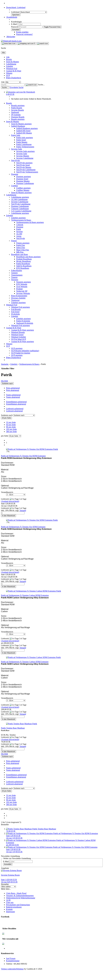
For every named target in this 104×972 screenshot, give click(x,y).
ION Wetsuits (21, 284)
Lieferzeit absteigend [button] (14, 411)
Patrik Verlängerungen (25, 147)
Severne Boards (17, 110)
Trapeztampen (16, 275)
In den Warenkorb (8, 516)
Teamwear (15, 300)
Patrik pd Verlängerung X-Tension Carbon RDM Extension (25, 595)
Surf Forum (10, 958)
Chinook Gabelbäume (20, 209)
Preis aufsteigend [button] (13, 388)
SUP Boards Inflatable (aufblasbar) (25, 351)
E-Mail (14, 24)
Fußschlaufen (16, 270)
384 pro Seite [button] (11, 431)
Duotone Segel (22, 179)
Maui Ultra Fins (22, 250)
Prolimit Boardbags (24, 259)
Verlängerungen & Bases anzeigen (30, 222)
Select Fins (20, 247)
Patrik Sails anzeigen (24, 137)
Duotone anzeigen (23, 176)
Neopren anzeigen (23, 282)
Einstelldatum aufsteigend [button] (16, 402)
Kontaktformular (12, 961)
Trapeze (14, 277)
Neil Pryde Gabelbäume (26, 170)
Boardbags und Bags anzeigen (28, 257)
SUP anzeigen (16, 348)
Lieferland (15, 12)
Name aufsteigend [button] (13, 395)
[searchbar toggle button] (42, 43)
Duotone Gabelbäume (25, 183)
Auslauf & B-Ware (13, 71)
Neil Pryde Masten (23, 167)
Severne (19, 231)
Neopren (14, 280)
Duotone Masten (23, 181)
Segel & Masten (12, 62)
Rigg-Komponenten (19, 296)
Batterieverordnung (14, 907)
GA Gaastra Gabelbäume (21, 211)
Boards (9, 59)
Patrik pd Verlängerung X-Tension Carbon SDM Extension (24, 662)
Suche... (41, 85)
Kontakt (9, 909)
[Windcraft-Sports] (11, 41)
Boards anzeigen (17, 105)
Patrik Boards (16, 108)
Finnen (14, 241)
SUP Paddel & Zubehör (20, 353)
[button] (15, 7)
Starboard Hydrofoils (24, 323)
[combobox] (7, 383)
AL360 (19, 234)
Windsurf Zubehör (18, 337)
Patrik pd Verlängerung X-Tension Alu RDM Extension (23, 456)
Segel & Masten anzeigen (21, 124)
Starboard (15, 112)
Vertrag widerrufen (8, 969)
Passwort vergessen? (24, 34)
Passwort (14, 27)
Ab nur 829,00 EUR (9, 881)
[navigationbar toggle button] (8, 43)
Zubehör (9, 66)
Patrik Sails (15, 135)
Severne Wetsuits (23, 293)
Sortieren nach (7, 415)
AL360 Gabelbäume (19, 199)
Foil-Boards (16, 309)
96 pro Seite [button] (11, 427)
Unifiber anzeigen (23, 188)
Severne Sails (16, 149)
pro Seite (4, 436)
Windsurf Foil (11, 68)
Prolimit (19, 289)
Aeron (18, 236)
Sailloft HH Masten (24, 133)
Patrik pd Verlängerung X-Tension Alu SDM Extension (23, 527)
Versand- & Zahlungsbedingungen (20, 895)
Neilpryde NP (21, 291)
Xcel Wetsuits (21, 286)
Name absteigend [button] (13, 397)
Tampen (14, 273)
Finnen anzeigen (22, 243)
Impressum (10, 912)
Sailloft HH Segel (23, 131)
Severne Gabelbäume (24, 158)
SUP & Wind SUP (18, 339)
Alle (8, 57)
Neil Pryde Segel (23, 165)
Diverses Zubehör (18, 298)
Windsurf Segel (17, 335)
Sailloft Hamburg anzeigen (27, 128)
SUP (8, 75)
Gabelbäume (11, 64)
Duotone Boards (17, 117)
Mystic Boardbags (23, 261)
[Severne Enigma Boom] (11, 870)
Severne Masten (22, 156)
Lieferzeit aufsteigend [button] (14, 409)
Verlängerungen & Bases (21, 220)
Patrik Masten (21, 142)
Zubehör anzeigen (18, 218)
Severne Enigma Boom (10, 875)
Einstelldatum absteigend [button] (16, 404)
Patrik (18, 229)
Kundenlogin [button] (11, 17)
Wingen (9, 73)
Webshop (20, 969)
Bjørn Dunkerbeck (13, 78)
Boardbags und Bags (19, 254)
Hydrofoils (15, 314)
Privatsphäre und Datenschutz (18, 905)
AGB (8, 900)
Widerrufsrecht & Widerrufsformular (20, 898)
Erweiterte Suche (16, 87)
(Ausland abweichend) (10, 501)
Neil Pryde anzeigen (24, 163)
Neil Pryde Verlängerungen (27, 172)
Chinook (19, 225)
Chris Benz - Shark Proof (16, 893)
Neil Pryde (15, 160)
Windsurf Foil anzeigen (20, 307)
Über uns (9, 902)
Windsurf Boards (18, 332)
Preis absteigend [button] (12, 390)
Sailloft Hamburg (18, 126)
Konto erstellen (22, 32)
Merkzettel (10, 37)
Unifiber (14, 186)
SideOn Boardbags (23, 266)
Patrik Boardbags (23, 264)
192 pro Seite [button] (11, 429)
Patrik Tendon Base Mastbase (13, 728)
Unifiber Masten (22, 190)
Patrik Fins (20, 245)
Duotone (14, 174)
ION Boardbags (22, 268)
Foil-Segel (15, 312)
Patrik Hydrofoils (23, 321)
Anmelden (7, 864)
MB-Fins (19, 252)
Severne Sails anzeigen (25, 151)
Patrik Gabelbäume (24, 144)
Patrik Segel (21, 140)
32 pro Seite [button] (11, 422)
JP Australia (16, 115)
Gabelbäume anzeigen (20, 197)
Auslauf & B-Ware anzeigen (22, 330)
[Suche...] (31, 84)
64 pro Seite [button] (11, 425)
